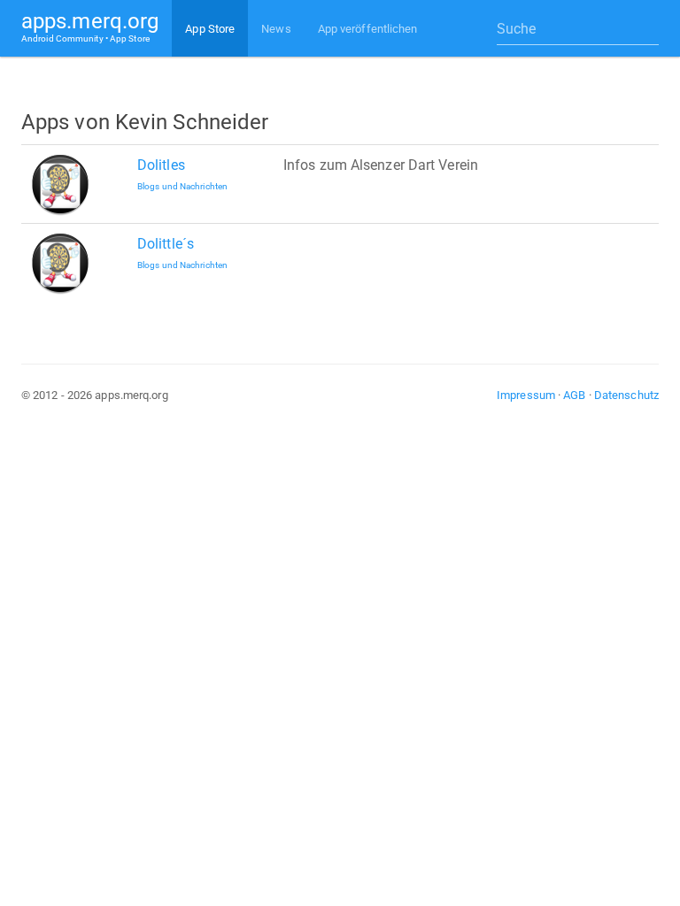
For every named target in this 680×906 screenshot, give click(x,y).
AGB (574, 395)
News (275, 28)
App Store (210, 28)
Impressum (526, 395)
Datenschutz (626, 395)
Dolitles (161, 165)
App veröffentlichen (368, 28)
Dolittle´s (165, 243)
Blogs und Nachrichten (182, 186)
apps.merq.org (89, 26)
